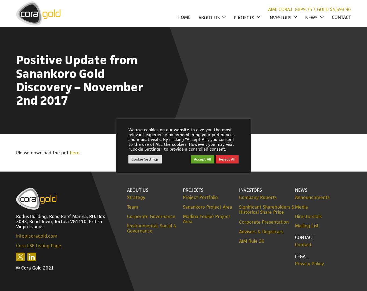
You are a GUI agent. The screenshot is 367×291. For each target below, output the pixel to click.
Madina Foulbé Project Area (206, 219)
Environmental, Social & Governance (152, 228)
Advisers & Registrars (261, 231)
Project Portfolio (200, 197)
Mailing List (307, 225)
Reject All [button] (227, 159)
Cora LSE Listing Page (38, 246)
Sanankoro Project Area (207, 207)
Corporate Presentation (264, 222)
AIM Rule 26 (251, 241)
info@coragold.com (36, 236)
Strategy (136, 197)
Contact (341, 17)
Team (132, 207)
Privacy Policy (309, 263)
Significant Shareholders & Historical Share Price (267, 210)
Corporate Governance (151, 216)
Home (184, 17)
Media (301, 207)
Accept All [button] (202, 159)
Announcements (312, 197)
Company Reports (257, 197)
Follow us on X (20, 257)
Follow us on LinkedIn (31, 257)
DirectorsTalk (308, 216)
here (75, 153)
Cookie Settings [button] (145, 159)
